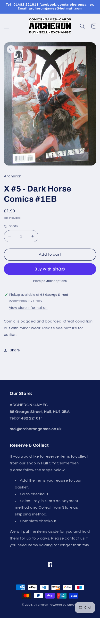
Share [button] (15, 350)
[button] (6, 26)
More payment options (50, 281)
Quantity (11, 226)
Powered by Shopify (63, 604)
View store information (28, 308)
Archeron (41, 604)
